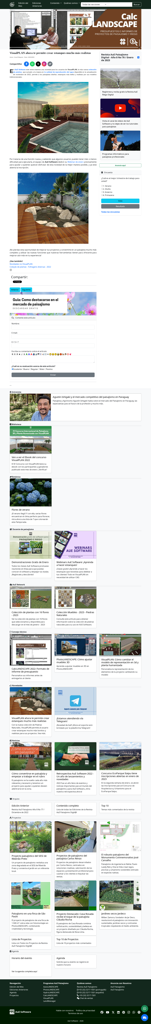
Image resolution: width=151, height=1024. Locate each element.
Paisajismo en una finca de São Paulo (28, 915)
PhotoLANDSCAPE (51, 989)
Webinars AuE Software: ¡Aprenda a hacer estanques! (75, 564)
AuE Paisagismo (118, 987)
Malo (42, 369)
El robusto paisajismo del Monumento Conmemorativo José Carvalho (119, 857)
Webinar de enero (75, 162)
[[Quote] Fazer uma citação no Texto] (38, 354)
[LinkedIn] (118, 1012)
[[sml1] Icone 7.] (66, 354)
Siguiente (26, 289)
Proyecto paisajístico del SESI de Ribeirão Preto (29, 857)
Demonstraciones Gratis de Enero (30, 562)
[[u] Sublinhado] (24, 354)
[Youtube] (108, 1012)
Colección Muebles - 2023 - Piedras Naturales (75, 614)
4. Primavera (108, 195)
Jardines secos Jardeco (113, 913)
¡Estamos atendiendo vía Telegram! (70, 720)
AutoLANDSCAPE (50, 987)
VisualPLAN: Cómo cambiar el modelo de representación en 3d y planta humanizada (119, 662)
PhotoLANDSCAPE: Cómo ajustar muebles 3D (74, 661)
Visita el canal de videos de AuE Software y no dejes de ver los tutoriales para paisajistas (120, 124)
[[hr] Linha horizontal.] (48, 354)
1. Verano (107, 186)
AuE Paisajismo (117, 989)
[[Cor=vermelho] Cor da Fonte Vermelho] (31, 354)
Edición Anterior (20, 805)
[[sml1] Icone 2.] (53, 354)
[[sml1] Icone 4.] (58, 354)
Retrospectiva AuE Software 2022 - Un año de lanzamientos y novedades (75, 776)
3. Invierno (107, 192)
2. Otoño (107, 189)
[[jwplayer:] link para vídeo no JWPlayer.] (70, 354)
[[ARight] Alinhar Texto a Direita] (17, 354)
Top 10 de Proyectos (67, 939)
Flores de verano (21, 509)
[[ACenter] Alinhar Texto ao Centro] (15, 354)
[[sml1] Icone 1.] (50, 354)
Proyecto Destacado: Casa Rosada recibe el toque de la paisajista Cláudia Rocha (75, 916)
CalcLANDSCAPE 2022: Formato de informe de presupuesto (30, 670)
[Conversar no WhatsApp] (144, 1008)
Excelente (17, 369)
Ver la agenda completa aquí (24, 971)
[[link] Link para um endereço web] (34, 354)
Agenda (61, 958)
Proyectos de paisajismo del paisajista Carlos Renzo (72, 857)
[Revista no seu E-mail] (144, 1017)
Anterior (15, 289)
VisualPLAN (48, 998)
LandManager (49, 1001)
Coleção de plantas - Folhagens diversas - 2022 (30, 267)
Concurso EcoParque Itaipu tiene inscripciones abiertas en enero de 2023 (120, 776)
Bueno (26, 369)
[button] (11, 29)
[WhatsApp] (134, 1012)
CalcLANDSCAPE (50, 995)
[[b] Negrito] (20, 354)
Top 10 (105, 805)
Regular (34, 369)
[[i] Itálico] (22, 354)
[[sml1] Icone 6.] (63, 354)
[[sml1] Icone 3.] (56, 354)
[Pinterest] (124, 1012)
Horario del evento (22, 958)
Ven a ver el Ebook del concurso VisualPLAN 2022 (29, 459)
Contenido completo (68, 805)
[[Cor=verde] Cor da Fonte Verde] (27, 354)
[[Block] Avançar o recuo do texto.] (43, 354)
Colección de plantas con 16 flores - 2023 (30, 614)
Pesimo (49, 369)
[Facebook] (102, 1012)
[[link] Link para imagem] (36, 354)
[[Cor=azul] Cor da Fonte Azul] (29, 354)
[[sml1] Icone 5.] (61, 354)
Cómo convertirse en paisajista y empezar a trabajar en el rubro (29, 775)
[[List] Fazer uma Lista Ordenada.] (41, 354)
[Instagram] (129, 1012)
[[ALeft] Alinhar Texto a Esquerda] (12, 354)
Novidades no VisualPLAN (21, 264)
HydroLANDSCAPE (51, 992)
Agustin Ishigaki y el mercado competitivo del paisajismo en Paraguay (91, 397)
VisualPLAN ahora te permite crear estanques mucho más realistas (30, 720)
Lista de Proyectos (21, 939)
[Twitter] (113, 1012)
